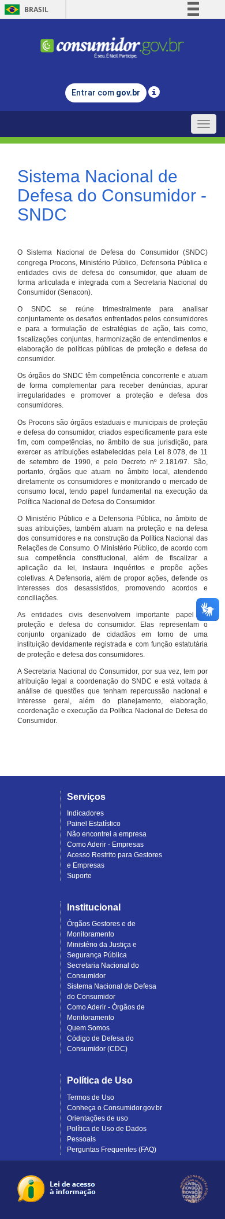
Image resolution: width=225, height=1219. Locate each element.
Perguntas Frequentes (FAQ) (111, 1149)
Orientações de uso (97, 1118)
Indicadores (85, 813)
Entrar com (106, 92)
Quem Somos (88, 1028)
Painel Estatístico (94, 824)
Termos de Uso (90, 1097)
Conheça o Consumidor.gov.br (114, 1108)
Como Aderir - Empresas (105, 844)
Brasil (24, 9)
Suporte (79, 876)
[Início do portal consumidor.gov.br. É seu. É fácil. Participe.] (112, 43)
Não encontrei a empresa (107, 834)
